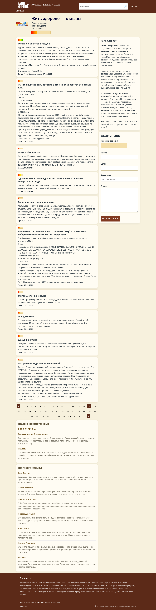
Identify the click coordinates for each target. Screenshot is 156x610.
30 (89, 411)
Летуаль (22, 557)
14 (84, 406)
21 (41, 411)
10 (62, 406)
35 (42, 416)
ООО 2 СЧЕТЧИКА (27, 429)
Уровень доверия (109, 140)
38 (59, 416)
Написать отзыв (110, 218)
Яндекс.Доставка (26, 513)
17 (19, 411)
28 (79, 411)
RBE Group (23, 528)
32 (26, 416)
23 (51, 411)
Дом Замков (24, 473)
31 (95, 411)
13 (78, 406)
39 (64, 416)
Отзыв (104, 186)
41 (75, 416)
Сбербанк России (27, 499)
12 (73, 406)
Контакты (23, 606)
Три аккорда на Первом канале (33, 434)
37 (53, 416)
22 (46, 411)
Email (103, 163)
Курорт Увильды (26, 543)
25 (62, 411)
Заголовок (106, 174)
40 (69, 416)
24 (57, 411)
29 (84, 411)
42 (80, 416)
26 (68, 411)
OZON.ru (22, 448)
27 (73, 411)
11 (68, 406)
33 (32, 416)
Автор (104, 152)
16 (95, 406)
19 (30, 411)
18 (24, 411)
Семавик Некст (25, 487)
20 (35, 411)
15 (89, 406)
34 (37, 416)
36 (48, 416)
